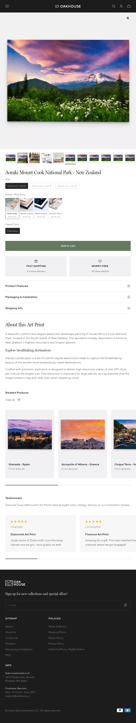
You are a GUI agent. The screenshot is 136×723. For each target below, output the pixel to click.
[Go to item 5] (58, 158)
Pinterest (10, 643)
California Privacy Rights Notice (66, 649)
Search (9, 626)
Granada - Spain (19, 464)
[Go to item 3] (34, 158)
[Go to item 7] (82, 158)
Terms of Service (57, 626)
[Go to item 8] (94, 158)
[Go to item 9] (106, 158)
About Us (10, 632)
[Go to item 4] (46, 158)
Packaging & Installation (19, 649)
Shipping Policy (57, 632)
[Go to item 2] (22, 158)
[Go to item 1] (10, 158)
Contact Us (11, 637)
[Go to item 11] (130, 158)
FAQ (7, 655)
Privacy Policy (56, 643)
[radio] (16, 186)
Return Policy (56, 637)
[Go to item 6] (70, 158)
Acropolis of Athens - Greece (80, 464)
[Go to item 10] (118, 158)
